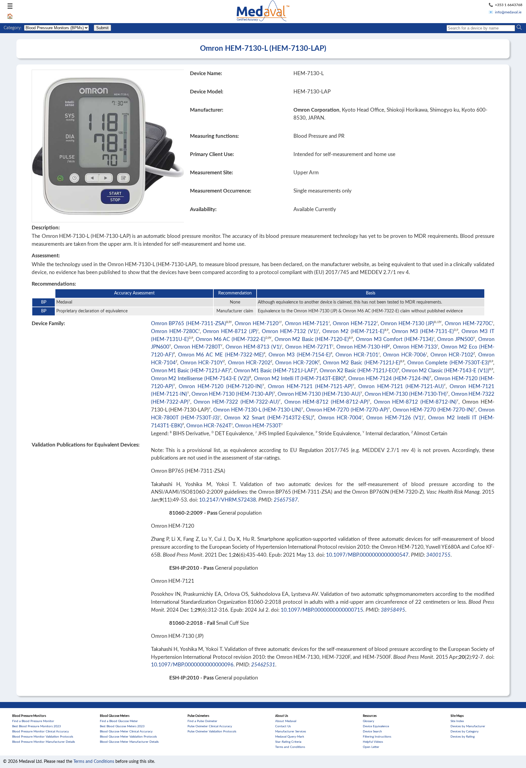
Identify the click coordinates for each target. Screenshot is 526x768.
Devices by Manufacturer (468, 726)
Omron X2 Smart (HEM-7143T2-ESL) (268, 417)
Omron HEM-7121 (307, 323)
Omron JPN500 (455, 339)
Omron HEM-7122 (355, 323)
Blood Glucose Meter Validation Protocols (128, 736)
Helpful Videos (373, 741)
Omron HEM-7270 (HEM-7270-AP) (347, 409)
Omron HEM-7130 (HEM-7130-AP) (232, 394)
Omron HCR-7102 (451, 354)
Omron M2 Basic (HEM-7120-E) (312, 339)
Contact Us (283, 726)
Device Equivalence (376, 726)
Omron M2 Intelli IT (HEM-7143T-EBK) (299, 378)
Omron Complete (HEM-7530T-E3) (448, 362)
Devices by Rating (463, 736)
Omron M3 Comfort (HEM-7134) (394, 339)
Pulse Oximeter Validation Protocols (212, 731)
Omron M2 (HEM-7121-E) (353, 331)
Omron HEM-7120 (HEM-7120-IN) (220, 386)
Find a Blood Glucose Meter (119, 721)
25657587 (286, 499)
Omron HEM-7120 (257, 323)
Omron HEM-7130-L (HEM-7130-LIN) (257, 409)
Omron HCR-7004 (339, 417)
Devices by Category (465, 731)
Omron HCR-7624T (208, 425)
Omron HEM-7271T (308, 346)
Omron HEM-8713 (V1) (253, 346)
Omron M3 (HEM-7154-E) (299, 354)
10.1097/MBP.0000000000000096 (192, 664)
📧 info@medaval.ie (505, 12)
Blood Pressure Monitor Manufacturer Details (43, 741)
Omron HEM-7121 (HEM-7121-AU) (401, 386)
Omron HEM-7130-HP (362, 346)
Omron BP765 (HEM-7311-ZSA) (188, 323)
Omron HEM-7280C (174, 331)
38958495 (393, 610)
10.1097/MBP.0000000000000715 (322, 610)
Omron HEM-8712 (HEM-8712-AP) (326, 402)
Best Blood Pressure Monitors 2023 (36, 726)
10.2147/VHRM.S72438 (227, 499)
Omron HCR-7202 (249, 362)
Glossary (368, 721)
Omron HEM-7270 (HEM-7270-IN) (433, 409)
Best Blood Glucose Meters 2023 (122, 726)
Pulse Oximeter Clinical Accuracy (210, 726)
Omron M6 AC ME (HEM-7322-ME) (221, 354)
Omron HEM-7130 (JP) (407, 323)
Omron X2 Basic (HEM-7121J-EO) (359, 370)
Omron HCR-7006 (404, 354)
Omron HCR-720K (296, 362)
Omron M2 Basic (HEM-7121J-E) (361, 362)
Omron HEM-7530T (258, 425)
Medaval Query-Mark (289, 736)
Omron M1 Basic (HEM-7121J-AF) (190, 370)
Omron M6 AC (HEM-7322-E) (230, 339)
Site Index (457, 721)
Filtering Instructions (377, 736)
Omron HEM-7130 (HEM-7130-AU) (319, 394)
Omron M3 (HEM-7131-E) (423, 331)
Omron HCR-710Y (201, 362)
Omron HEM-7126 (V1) (394, 417)
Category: (13, 28)
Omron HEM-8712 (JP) (230, 331)
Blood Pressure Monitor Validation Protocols (42, 736)
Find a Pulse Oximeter (202, 721)
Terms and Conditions (290, 747)
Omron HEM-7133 (415, 346)
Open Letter (371, 747)
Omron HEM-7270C (468, 323)
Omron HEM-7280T (197, 346)
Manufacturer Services (290, 731)
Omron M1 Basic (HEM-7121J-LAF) (274, 370)
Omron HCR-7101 (356, 354)
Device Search (372, 731)
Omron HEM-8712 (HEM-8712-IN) (415, 402)
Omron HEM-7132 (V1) (290, 331)
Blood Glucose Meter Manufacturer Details (129, 741)
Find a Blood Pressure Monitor (33, 721)
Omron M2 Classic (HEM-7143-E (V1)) (445, 370)
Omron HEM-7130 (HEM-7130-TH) (406, 394)
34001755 (438, 555)
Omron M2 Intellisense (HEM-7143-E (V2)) (200, 378)
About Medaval (285, 721)
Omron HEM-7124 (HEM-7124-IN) (389, 378)
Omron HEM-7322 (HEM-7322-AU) (236, 402)
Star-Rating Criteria (288, 741)
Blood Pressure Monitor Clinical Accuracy (40, 731)
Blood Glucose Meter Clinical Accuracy (126, 731)
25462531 (263, 664)
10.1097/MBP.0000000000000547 (367, 555)
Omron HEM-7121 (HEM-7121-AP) (310, 386)
